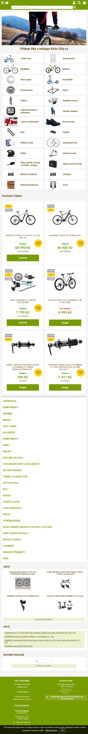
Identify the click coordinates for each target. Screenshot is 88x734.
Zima (65, 185)
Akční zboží (23, 692)
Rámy (65, 90)
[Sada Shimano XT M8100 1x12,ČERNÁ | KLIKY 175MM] (23, 281)
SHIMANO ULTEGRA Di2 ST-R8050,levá (23, 596)
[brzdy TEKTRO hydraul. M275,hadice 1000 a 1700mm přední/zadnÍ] (65, 583)
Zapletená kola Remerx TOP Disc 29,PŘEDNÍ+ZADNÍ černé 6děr (22, 573)
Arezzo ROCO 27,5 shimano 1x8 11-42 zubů (65, 301)
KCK (22, 132)
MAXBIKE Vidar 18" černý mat (65, 235)
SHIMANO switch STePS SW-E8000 (18, 646)
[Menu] (2, 2)
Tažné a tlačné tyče (30, 121)
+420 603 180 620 (23, 722)
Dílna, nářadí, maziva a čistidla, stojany (30, 163)
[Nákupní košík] (85, 3)
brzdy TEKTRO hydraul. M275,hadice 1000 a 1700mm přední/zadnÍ (65, 573)
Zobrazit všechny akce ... (44, 619)
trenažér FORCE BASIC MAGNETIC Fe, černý (65, 596)
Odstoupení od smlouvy (22, 699)
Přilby (23, 153)
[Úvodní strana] (8, 3)
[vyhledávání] (80, 3)
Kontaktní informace (22, 684)
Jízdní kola (26, 58)
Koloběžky (68, 79)
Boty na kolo (69, 121)
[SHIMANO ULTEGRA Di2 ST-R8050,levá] (22, 605)
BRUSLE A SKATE (29, 174)
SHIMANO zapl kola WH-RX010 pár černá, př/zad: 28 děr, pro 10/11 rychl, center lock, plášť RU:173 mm (42, 641)
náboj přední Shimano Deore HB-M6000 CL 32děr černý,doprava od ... (22, 367)
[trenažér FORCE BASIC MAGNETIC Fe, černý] (65, 605)
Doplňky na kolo (70, 100)
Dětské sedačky (70, 111)
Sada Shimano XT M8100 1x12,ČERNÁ (23, 301)
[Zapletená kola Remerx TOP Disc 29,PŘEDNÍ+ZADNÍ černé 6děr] (22, 583)
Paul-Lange (26, 79)
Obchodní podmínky (22, 697)
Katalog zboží (22, 687)
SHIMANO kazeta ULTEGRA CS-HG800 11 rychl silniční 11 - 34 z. (30, 637)
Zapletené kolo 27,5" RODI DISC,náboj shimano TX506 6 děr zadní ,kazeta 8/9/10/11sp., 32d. (40, 633)
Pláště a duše (27, 143)
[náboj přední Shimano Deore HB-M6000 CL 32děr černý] (23, 346)
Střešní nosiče (69, 153)
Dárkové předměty (29, 185)
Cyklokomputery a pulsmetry (29, 111)
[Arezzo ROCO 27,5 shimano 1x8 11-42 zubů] (65, 282)
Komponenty (69, 58)
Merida (66, 69)
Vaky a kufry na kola (72, 164)
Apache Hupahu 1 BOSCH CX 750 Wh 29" (23, 236)
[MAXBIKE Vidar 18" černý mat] (65, 217)
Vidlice (24, 100)
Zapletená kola (70, 143)
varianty (23, 257)
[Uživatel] (75, 3)
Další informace (51, 730)
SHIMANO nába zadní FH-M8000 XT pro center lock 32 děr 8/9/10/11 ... (65, 367)
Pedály (66, 132)
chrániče (67, 174)
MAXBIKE (25, 69)
